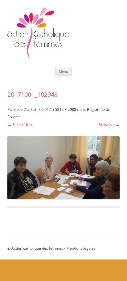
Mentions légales (81, 248)
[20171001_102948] (63, 167)
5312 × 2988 (65, 109)
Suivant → (109, 124)
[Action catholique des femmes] (38, 57)
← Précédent (20, 124)
